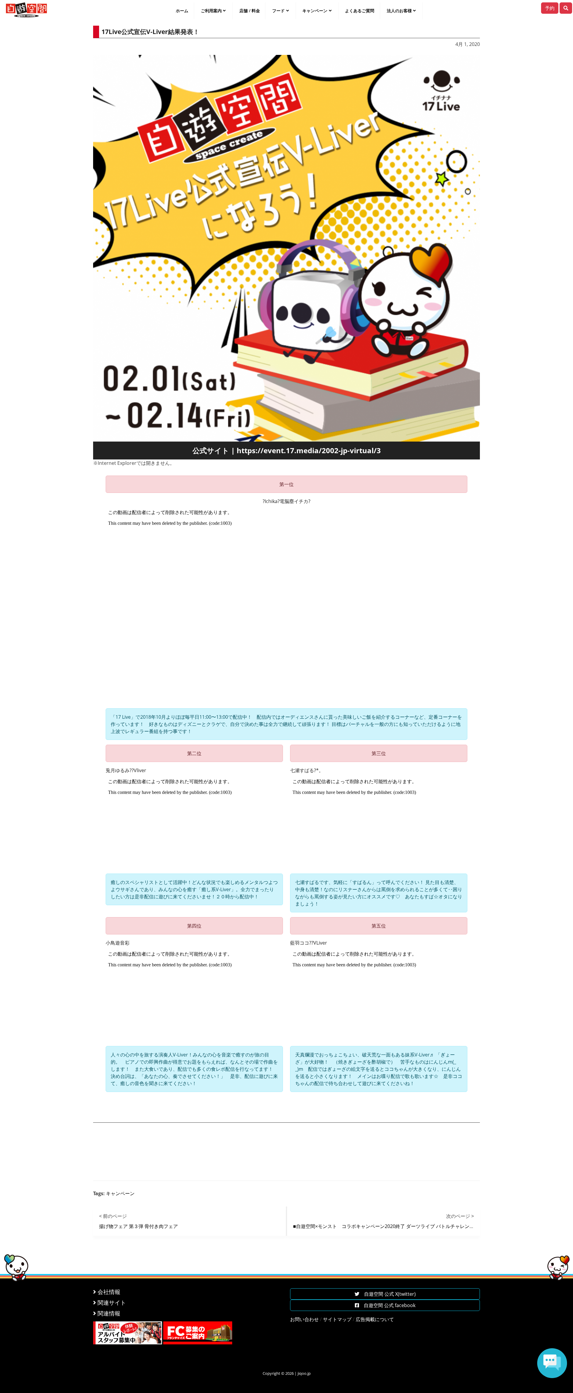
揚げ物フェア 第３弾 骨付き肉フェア (138, 1226)
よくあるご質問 (359, 10)
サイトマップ (337, 1319)
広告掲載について (375, 1319)
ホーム (182, 10)
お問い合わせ (304, 1319)
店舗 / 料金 (249, 10)
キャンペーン (314, 10)
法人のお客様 (399, 10)
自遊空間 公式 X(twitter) (387, 1294)
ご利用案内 (211, 10)
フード (278, 10)
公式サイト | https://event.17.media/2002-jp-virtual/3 (286, 450)
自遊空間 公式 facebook (387, 1305)
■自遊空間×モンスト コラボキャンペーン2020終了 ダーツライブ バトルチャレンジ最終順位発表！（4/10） (410, 1226)
